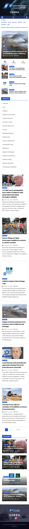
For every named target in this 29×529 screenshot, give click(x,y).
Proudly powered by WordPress (10, 524)
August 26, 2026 (8, 55)
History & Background (9, 140)
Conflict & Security (8, 118)
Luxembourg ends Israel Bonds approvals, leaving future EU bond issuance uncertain (14, 365)
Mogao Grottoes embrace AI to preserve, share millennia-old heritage (14, 53)
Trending (23, 62)
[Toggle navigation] (13, 17)
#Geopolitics (4, 22)
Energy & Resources (8, 126)
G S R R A (14, 12)
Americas (5, 103)
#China (9, 22)
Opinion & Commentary (9, 155)
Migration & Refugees (8, 152)
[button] (24, 17)
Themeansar (14, 526)
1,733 (18, 429)
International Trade (8, 144)
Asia (4, 107)
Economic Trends (7, 122)
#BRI (8, 24)
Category (5, 49)
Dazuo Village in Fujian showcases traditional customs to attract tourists (17, 77)
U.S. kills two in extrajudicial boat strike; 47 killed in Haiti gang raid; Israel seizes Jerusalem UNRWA (16, 70)
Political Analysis (7, 159)
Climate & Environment (9, 114)
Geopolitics (3, 24)
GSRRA (16, 55)
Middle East (6, 148)
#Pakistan (20, 22)
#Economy (14, 22)
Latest (5, 62)
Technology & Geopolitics (9, 167)
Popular (14, 62)
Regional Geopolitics (8, 163)
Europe (5, 129)
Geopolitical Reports (8, 133)
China (24, 22)
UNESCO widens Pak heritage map (12, 479)
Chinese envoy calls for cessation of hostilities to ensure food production (14, 407)
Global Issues (6, 137)
